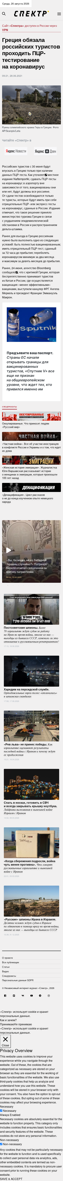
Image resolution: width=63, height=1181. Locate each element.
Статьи (5, 966)
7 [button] (39, 585)
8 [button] (44, 585)
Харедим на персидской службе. (30, 692)
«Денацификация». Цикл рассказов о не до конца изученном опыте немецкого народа (27, 498)
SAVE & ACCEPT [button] (11, 1179)
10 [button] (55, 585)
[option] (31, 551)
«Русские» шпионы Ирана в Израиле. (31, 924)
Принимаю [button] (7, 1024)
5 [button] (29, 585)
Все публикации (10, 962)
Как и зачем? (8, 1020)
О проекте (7, 957)
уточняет (38, 175)
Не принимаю (23, 1024)
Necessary (9, 1111)
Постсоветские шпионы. (31, 634)
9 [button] (50, 585)
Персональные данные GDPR (17, 980)
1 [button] (8, 585)
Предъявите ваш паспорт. (30, 371)
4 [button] (23, 585)
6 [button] (34, 585)
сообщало (8, 272)
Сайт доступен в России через (29, 28)
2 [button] (13, 585)
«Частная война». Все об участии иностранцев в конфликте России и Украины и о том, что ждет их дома (31, 447)
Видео (5, 971)
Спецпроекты (9, 406)
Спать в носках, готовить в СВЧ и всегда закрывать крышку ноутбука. (30, 808)
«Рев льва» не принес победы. (29, 749)
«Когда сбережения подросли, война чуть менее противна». (29, 866)
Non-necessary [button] (9, 1140)
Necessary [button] (6, 1106)
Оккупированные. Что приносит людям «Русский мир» (25, 425)
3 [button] (18, 585)
